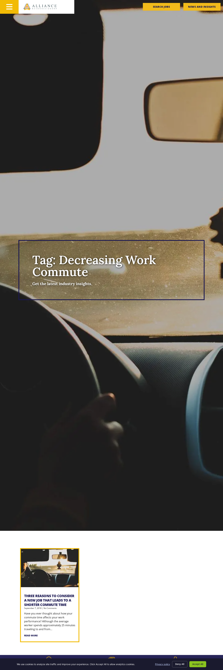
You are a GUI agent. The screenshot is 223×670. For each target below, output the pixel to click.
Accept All (197, 664)
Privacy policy (162, 664)
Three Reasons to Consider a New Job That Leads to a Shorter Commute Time (49, 600)
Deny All (179, 664)
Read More (31, 635)
